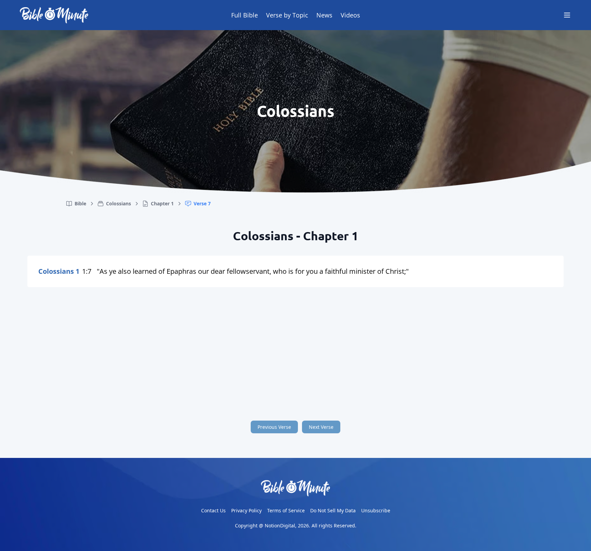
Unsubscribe (375, 510)
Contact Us (213, 510)
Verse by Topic (287, 15)
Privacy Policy (246, 510)
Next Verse (321, 427)
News (324, 15)
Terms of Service (286, 510)
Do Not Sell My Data (333, 510)
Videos (350, 15)
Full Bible (244, 15)
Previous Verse (274, 427)
